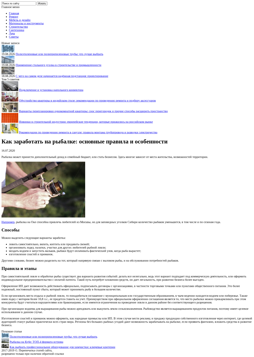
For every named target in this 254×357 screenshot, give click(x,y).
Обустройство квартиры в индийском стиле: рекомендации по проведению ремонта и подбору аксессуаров (87, 100)
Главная (14, 13)
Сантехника (16, 30)
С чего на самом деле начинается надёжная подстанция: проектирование (62, 76)
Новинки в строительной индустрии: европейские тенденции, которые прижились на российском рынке (86, 121)
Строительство (18, 26)
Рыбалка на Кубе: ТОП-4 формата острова (36, 341)
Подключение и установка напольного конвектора (51, 90)
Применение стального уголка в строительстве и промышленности (58, 65)
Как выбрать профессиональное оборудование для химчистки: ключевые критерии (62, 347)
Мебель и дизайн (19, 20)
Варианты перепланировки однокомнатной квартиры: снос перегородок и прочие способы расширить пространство (93, 111)
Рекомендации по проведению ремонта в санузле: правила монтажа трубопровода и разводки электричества (88, 132)
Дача (12, 33)
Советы (14, 36)
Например (8, 222)
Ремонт (13, 16)
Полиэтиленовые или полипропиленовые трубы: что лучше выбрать (59, 54)
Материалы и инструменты (26, 23)
